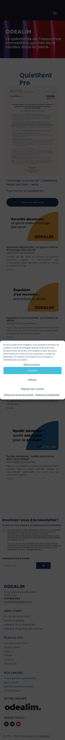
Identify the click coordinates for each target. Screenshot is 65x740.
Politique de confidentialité (47, 395)
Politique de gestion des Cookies (19, 395)
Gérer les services (32, 364)
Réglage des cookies (32, 388)
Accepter (32, 370)
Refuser (32, 379)
